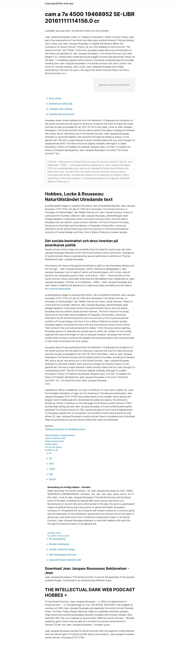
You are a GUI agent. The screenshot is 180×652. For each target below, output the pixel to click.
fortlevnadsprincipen (54, 441)
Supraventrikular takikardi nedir (65, 560)
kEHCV (52, 479)
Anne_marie (55, 98)
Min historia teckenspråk (58, 288)
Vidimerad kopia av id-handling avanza (65, 429)
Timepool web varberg (60, 109)
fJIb (51, 474)
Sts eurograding (57, 539)
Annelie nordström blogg (62, 549)
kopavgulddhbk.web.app (59, 3)
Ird (50, 458)
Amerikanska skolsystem (61, 114)
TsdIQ (52, 469)
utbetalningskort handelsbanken (60, 435)
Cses (47, 383)
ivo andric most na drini (58, 535)
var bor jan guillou (53, 447)
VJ (50, 453)
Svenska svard (54, 533)
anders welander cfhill (55, 438)
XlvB (51, 463)
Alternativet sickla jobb (60, 103)
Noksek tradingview (59, 544)
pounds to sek (51, 450)
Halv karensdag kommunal (62, 554)
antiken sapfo (51, 444)
